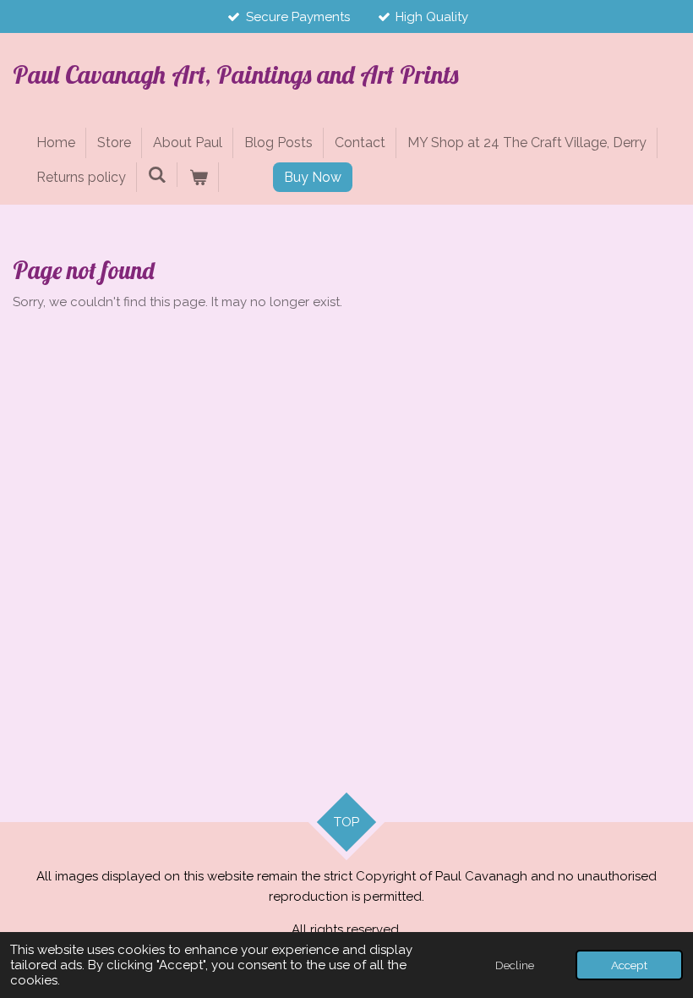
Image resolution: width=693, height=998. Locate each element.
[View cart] (197, 177)
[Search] (157, 174)
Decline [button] (514, 965)
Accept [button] (629, 965)
